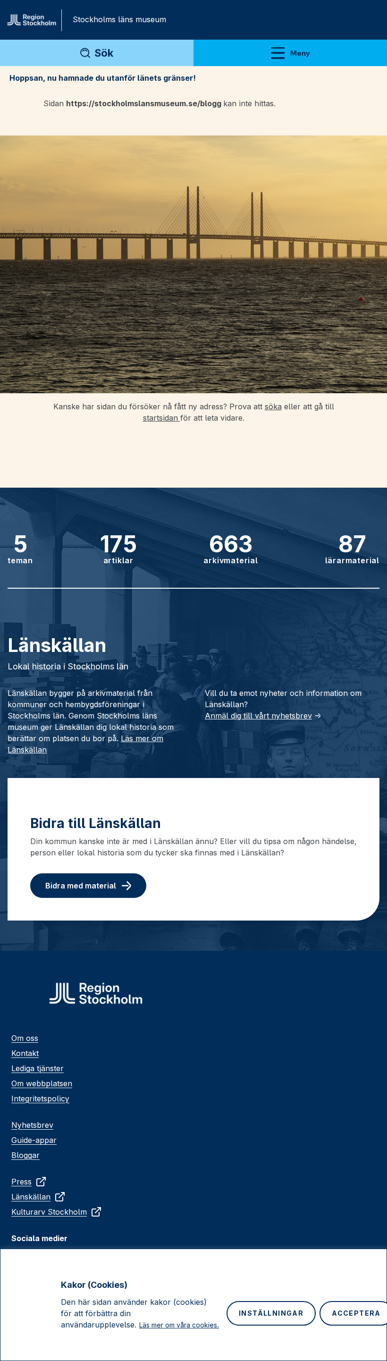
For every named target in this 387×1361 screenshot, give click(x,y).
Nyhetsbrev (32, 1125)
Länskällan (30, 1196)
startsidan (161, 418)
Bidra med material (80, 885)
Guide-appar (34, 1140)
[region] (193, 1305)
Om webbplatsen (41, 1083)
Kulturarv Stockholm (49, 1212)
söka (273, 406)
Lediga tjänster (37, 1068)
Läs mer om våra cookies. (179, 1325)
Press (21, 1181)
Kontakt (25, 1053)
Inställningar (271, 1313)
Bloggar (25, 1155)
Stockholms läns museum (119, 19)
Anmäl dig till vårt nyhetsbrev (258, 715)
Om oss (24, 1038)
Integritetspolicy (40, 1098)
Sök (103, 53)
